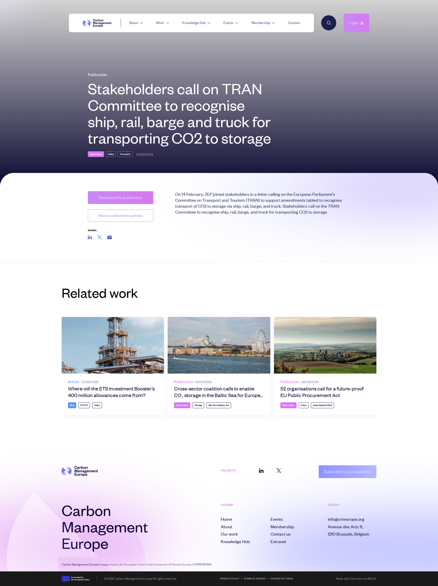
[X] (99, 237)
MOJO (372, 578)
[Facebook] (109, 237)
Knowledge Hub (194, 23)
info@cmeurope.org (346, 519)
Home (226, 519)
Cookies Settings (281, 578)
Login (353, 23)
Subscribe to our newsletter (347, 471)
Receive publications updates (121, 215)
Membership (260, 23)
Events (228, 23)
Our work (229, 534)
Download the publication (120, 197)
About (133, 23)
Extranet (278, 541)
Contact (294, 23)
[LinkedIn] (90, 237)
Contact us (281, 534)
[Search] (328, 22)
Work (160, 23)
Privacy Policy (229, 578)
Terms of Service (255, 578)
